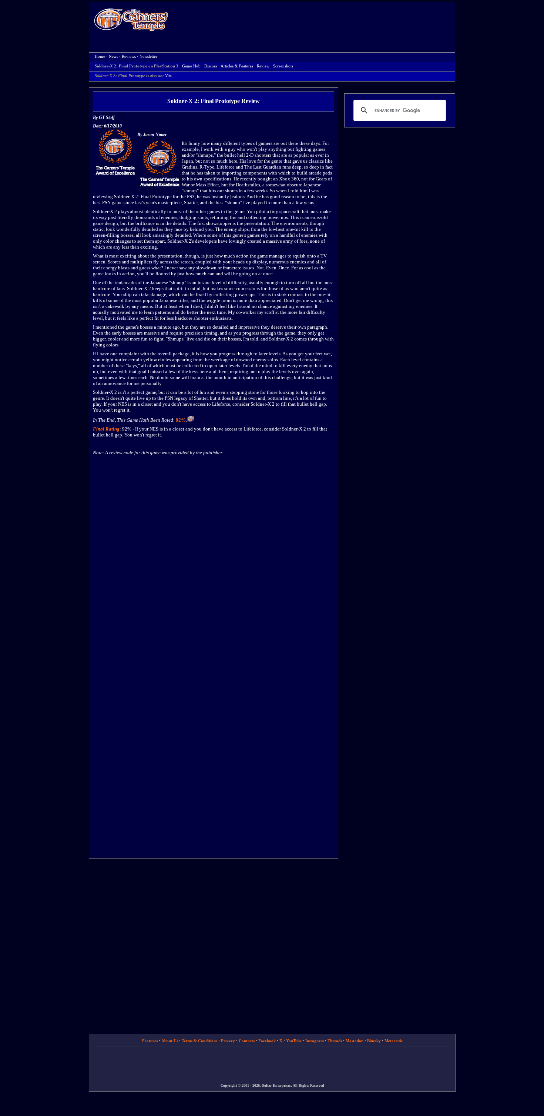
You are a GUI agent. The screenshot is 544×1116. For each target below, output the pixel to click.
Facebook (267, 1041)
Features (150, 1041)
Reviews (129, 56)
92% (181, 420)
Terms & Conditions (199, 1041)
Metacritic (394, 1041)
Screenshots (283, 66)
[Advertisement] (315, 20)
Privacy (228, 1041)
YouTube (294, 1041)
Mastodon (354, 1041)
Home (131, 19)
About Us (169, 1041)
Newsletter (148, 56)
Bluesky (374, 1041)
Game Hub (191, 66)
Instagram (314, 1041)
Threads (335, 1041)
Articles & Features (237, 66)
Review (263, 66)
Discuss (210, 66)
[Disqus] (213, 557)
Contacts (247, 1041)
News (113, 56)
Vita (168, 76)
